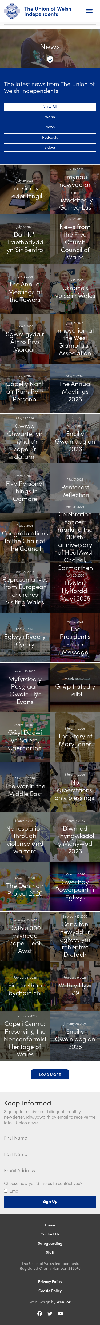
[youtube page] (60, 1313)
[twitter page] (49, 1313)
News (50, 126)
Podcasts (50, 137)
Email (15, 1191)
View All (50, 106)
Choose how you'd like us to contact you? (43, 1183)
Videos (50, 147)
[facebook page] (39, 1313)
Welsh (50, 116)
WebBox (64, 1301)
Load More (50, 1074)
